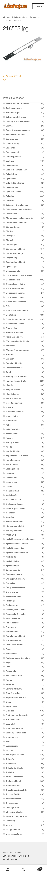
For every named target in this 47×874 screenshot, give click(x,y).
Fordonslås (11, 354)
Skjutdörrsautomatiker (16, 697)
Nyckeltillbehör (12, 561)
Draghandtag (11, 257)
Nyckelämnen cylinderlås (17, 543)
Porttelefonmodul (13, 640)
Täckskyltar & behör (15, 754)
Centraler (10, 161)
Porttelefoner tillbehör (15, 636)
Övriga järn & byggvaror (16, 578)
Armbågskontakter (14, 108)
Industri (9, 407)
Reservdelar (11, 671)
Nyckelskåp (11, 556)
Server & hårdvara (14, 688)
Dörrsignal (10, 235)
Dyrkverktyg (11, 266)
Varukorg (36, 867)
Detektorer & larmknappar (17, 205)
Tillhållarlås (11, 763)
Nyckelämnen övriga (15, 548)
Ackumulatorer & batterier (17, 103)
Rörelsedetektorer (14, 675)
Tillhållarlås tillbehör (20, 17)
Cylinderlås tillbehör (15, 183)
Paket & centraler (13, 596)
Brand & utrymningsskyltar (18, 130)
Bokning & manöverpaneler (18, 121)
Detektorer (10, 200)
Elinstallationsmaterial (16, 301)
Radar (8, 649)
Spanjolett (10, 724)
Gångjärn (10, 358)
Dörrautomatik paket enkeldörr (19, 218)
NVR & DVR (11, 534)
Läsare (9, 486)
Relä (8, 666)
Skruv (8, 702)
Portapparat (11, 627)
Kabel (8, 424)
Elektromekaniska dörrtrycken (19, 275)
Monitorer (10, 512)
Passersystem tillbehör (16, 609)
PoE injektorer (12, 622)
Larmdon (10, 473)
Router (9, 680)
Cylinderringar (12, 187)
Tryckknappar (12, 803)
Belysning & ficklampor (16, 117)
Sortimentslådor (13, 719)
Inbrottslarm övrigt (14, 403)
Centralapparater (13, 156)
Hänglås (9, 385)
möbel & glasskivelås (15, 508)
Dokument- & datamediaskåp (19, 209)
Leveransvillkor (10, 855)
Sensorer (10, 684)
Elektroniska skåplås (15, 297)
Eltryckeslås (11, 328)
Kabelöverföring (13, 429)
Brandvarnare (12, 139)
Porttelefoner (11, 631)
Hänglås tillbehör (13, 389)
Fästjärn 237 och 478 (12, 78)
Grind (8, 372)
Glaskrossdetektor (14, 367)
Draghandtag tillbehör (15, 262)
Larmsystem (11, 482)
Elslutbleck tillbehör (15, 323)
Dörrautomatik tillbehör (16, 222)
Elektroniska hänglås (15, 293)
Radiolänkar (11, 653)
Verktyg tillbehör (13, 829)
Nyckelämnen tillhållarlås (17, 552)
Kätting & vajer (12, 442)
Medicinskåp (11, 495)
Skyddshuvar (12, 706)
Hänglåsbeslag (12, 394)
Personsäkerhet (13, 618)
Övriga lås (10, 583)
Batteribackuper (13, 112)
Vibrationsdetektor (14, 834)
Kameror (9, 438)
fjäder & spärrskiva (14, 336)
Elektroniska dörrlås (15, 288)
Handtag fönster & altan (16, 381)
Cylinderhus (11, 174)
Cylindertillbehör (13, 191)
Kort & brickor (12, 464)
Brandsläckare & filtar (15, 134)
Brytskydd (10, 147)
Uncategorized (12, 807)
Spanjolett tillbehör (14, 728)
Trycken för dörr (13, 794)
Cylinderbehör (12, 165)
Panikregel (10, 600)
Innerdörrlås (11, 420)
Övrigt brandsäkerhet (15, 587)
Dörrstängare (11, 244)
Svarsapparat (12, 745)
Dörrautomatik (12, 213)
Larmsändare (11, 477)
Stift (8, 741)
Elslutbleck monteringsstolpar (19, 319)
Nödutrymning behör (15, 526)
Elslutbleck (11, 314)
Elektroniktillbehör (14, 279)
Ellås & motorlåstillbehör (17, 310)
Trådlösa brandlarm (14, 776)
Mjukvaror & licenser (15, 504)
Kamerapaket (11, 433)
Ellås (8, 306)
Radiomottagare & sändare (18, 658)
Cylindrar (10, 196)
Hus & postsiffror (13, 398)
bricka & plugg (12, 143)
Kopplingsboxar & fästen (17, 455)
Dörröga (9, 231)
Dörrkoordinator (13, 227)
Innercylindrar (12, 416)
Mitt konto (8, 869)
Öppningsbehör (13, 570)
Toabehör (10, 772)
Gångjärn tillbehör (14, 363)
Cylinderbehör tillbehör (16, 169)
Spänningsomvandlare (16, 732)
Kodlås (9, 446)
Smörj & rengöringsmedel (17, 715)
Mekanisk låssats (13, 499)
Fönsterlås (10, 345)
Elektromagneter (13, 271)
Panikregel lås (12, 605)
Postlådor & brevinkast (16, 644)
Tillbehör (10, 759)
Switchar (10, 750)
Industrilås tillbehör (14, 411)
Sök (23, 869)
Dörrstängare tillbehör (15, 249)
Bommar (9, 125)
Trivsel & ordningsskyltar (17, 790)
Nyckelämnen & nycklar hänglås (20, 539)
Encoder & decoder (14, 332)
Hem (8, 17)
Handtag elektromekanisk (17, 376)
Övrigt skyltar (12, 592)
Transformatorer (13, 785)
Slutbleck (10, 710)
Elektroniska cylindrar (15, 284)
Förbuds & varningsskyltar (18, 350)
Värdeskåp (10, 820)
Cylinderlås (11, 178)
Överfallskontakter (14, 574)
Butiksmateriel (12, 152)
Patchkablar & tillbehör (16, 614)
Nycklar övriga (12, 565)
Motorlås (10, 517)
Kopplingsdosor (13, 460)
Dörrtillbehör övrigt (14, 253)
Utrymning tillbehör (14, 812)
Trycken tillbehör (13, 798)
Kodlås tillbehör (13, 451)
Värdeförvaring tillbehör (16, 816)
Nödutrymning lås (14, 530)
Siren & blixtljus (13, 693)
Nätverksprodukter (14, 521)
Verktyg (9, 825)
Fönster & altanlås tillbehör (18, 341)
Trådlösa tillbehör (14, 781)
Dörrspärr (10, 240)
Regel (8, 662)
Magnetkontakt (12, 490)
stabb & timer (12, 737)
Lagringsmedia (12, 468)
